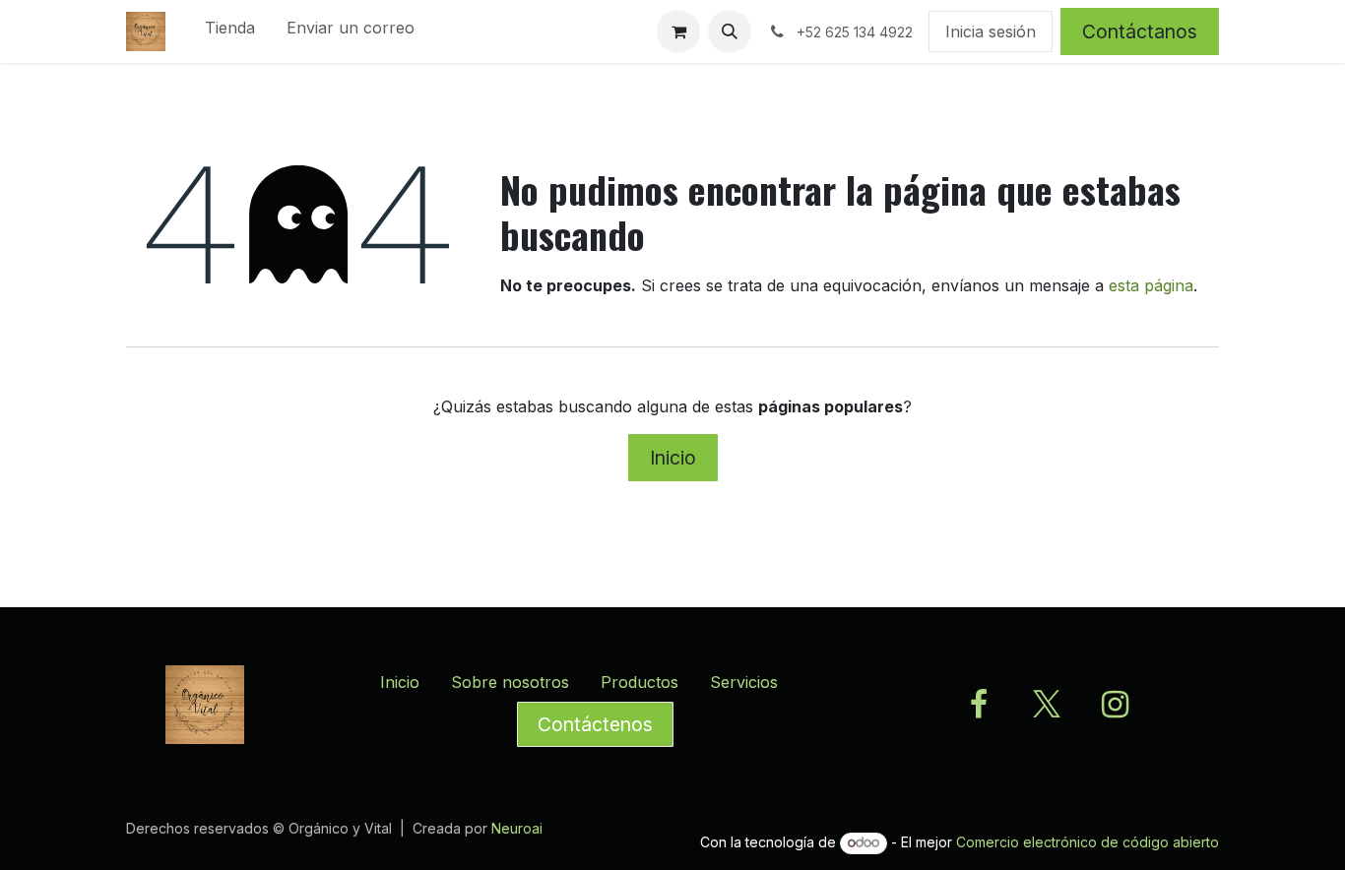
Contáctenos (595, 724)
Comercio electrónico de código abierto (1087, 842)
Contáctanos (1139, 31)
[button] (729, 31)
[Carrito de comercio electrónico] (678, 31)
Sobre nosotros (510, 682)
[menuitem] (230, 31)
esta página (1151, 285)
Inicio (673, 457)
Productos (639, 682)
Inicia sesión (990, 31)
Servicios (744, 682)
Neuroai (517, 828)
